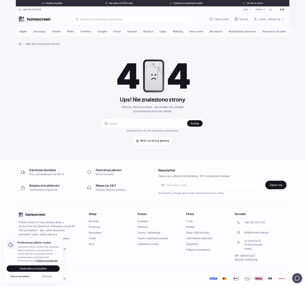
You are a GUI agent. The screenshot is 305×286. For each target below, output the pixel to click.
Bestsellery (95, 232)
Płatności (142, 226)
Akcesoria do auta (274, 31)
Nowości (94, 221)
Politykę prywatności (47, 260)
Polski (259, 9)
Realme (148, 31)
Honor (117, 31)
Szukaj (195, 123)
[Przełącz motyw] (270, 9)
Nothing (178, 31)
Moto (70, 31)
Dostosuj (47, 276)
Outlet (92, 238)
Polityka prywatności (198, 249)
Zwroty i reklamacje (148, 232)
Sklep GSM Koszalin (197, 232)
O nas (189, 221)
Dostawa (142, 221)
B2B (282, 9)
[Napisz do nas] (297, 278)
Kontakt (190, 226)
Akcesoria (215, 31)
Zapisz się (276, 184)
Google (102, 31)
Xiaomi (56, 31)
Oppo (163, 31)
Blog (91, 243)
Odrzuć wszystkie (19, 276)
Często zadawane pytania (152, 238)
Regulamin (192, 243)
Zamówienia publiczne (199, 238)
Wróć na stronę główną (154, 140)
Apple (23, 31)
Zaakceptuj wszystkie (33, 268)
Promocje (94, 226)
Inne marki (196, 31)
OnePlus (85, 31)
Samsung (39, 31)
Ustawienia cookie (148, 243)
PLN (246, 9)
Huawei (132, 31)
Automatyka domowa (242, 31)
